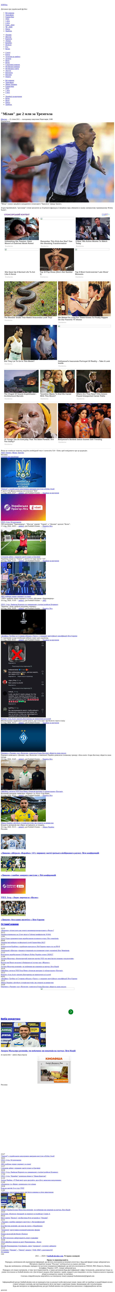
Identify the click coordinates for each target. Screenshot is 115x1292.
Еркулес (21, 453)
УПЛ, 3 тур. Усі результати (11, 522)
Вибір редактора (10, 1018)
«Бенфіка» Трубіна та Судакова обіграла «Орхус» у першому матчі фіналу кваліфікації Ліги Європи (39, 636)
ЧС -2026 (8, 27)
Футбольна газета (12, 69)
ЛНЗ (44, 600)
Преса (7, 29)
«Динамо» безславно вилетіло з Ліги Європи (22, 919)
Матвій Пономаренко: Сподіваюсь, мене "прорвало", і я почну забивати (28, 1246)
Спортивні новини (12, 65)
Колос (7, 49)
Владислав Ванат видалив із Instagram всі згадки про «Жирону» (25, 962)
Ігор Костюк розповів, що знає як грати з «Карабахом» (22, 1226)
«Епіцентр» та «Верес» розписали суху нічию (18, 1184)
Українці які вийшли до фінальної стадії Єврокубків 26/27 (23, 942)
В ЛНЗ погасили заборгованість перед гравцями (19, 1238)
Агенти (8, 59)
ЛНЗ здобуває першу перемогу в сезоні (16, 596)
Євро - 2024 (9, 25)
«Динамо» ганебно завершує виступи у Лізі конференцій (28, 875)
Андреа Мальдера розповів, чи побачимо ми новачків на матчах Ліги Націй (30, 966)
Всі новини (9, 13)
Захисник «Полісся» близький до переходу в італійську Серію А (25, 1214)
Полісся (8, 45)
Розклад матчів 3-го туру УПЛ (12, 1188)
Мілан (14, 453)
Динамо (8, 35)
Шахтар (8, 37)
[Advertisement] (18, 1119)
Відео (7, 63)
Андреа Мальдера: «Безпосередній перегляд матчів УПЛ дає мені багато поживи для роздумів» (37, 958)
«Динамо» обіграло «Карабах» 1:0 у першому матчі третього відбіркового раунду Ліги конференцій (50, 853)
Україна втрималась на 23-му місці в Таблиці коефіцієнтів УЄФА (26, 934)
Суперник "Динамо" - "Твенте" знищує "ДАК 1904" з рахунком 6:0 (27, 1250)
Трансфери (9, 15)
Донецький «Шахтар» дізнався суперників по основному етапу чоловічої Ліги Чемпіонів (35, 950)
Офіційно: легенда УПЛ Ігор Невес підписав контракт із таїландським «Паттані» (32, 791)
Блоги (7, 55)
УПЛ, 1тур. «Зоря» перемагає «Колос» (19, 897)
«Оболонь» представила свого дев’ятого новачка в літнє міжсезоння (27, 1192)
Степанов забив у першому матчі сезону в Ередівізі (20, 557)
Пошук (8, 77)
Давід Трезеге (6, 453)
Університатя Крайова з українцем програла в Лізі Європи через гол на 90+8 (30, 946)
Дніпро (8, 41)
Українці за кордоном (13, 96)
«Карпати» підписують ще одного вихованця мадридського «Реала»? (27, 930)
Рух (6, 47)
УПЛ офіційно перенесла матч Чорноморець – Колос (21, 1242)
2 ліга (7, 23)
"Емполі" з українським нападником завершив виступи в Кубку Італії (27, 489)
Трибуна (8, 31)
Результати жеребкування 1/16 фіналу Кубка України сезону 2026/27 (27, 954)
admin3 (21, 493)
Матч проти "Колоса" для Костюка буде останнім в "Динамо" (24, 1218)
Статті (7, 53)
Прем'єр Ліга (47, 526)
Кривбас (8, 43)
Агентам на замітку (12, 57)
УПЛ (7, 19)
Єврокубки (9, 17)
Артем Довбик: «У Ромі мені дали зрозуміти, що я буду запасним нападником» (31, 1180)
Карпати (8, 39)
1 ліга (7, 21)
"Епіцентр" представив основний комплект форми (20, 1230)
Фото (7, 61)
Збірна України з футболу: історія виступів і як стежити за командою (27, 823)
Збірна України (11, 84)
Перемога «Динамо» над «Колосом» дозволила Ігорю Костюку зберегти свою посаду (33, 753)
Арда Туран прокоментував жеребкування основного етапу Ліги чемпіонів (30, 938)
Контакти (9, 73)
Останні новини (10, 924)
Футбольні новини (12, 67)
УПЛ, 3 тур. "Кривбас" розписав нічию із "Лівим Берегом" (23, 1176)
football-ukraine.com (55, 1256)
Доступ (8, 71)
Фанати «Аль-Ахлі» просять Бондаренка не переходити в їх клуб (26, 719)
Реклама (8, 75)
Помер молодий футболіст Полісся (14, 1234)
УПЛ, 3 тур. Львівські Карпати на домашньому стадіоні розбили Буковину (29, 604)
